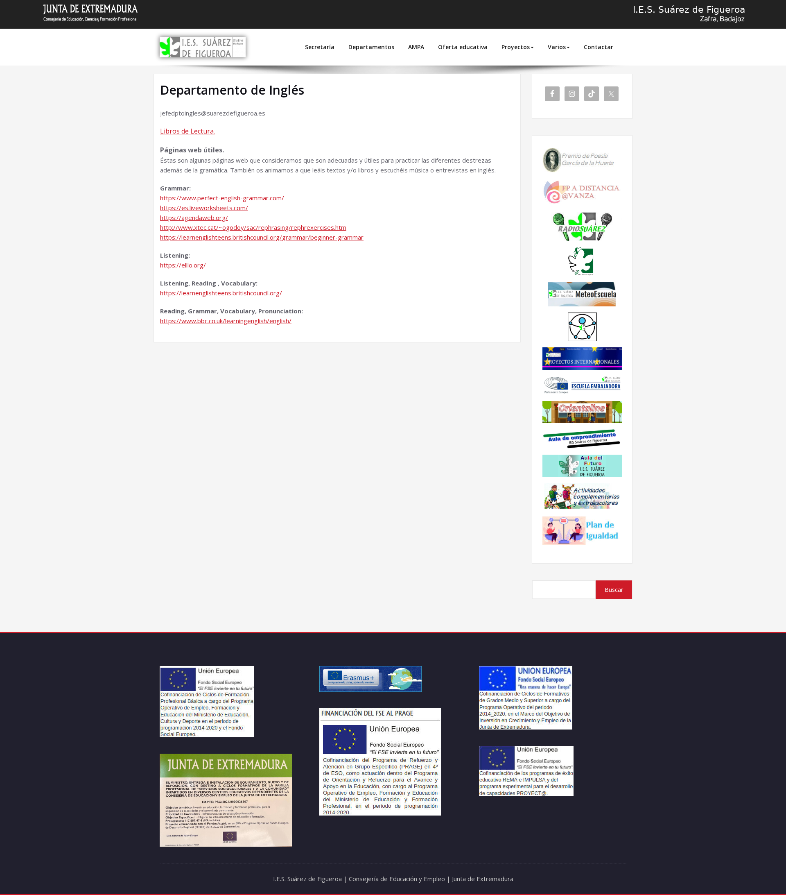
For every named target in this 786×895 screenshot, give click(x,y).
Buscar (614, 590)
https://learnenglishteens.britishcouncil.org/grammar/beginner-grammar (262, 237)
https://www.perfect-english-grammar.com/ (222, 198)
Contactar (598, 47)
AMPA (416, 47)
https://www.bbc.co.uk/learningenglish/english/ (225, 321)
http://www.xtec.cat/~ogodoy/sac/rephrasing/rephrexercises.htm (253, 227)
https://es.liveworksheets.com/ (204, 208)
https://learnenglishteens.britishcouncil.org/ (221, 293)
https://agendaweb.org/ (194, 217)
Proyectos (515, 47)
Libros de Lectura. (187, 131)
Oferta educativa (463, 47)
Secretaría (319, 47)
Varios (557, 47)
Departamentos (371, 47)
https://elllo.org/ (183, 265)
